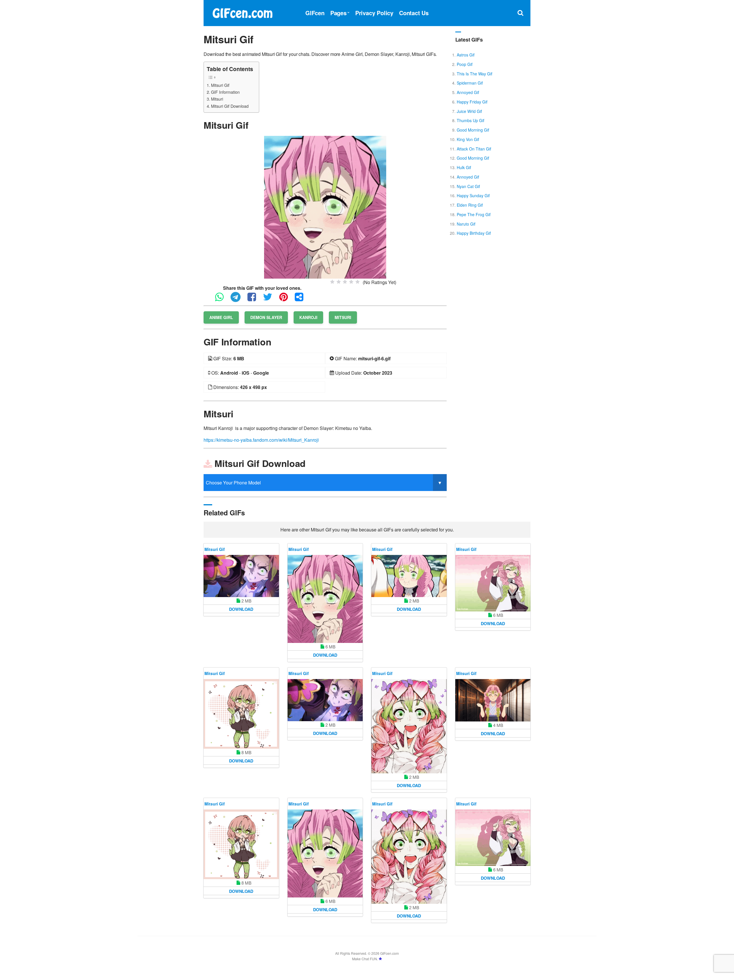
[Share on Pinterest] (286, 299)
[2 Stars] (338, 282)
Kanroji (308, 317)
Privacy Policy (374, 13)
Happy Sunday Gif (473, 195)
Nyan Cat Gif (468, 186)
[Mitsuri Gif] (325, 206)
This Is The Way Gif (474, 74)
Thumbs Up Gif (470, 120)
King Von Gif (468, 139)
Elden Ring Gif (470, 205)
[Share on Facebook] (254, 299)
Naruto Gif (466, 224)
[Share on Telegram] (238, 299)
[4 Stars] (351, 282)
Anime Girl (221, 317)
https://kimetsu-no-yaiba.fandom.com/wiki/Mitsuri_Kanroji (261, 440)
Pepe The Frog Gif (474, 214)
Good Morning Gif (473, 130)
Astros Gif (466, 55)
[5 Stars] (357, 282)
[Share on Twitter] (270, 299)
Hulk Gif (464, 167)
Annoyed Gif (468, 92)
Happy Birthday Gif (474, 233)
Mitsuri (217, 99)
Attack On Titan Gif (474, 149)
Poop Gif (465, 64)
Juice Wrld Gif (469, 111)
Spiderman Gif (470, 83)
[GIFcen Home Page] (242, 12)
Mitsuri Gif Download (230, 106)
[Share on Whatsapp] (222, 299)
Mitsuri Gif (220, 85)
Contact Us (414, 13)
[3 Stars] (345, 282)
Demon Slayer (266, 317)
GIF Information (225, 92)
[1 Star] (332, 282)
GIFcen (315, 13)
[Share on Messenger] (302, 299)
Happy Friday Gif (472, 102)
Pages (338, 13)
